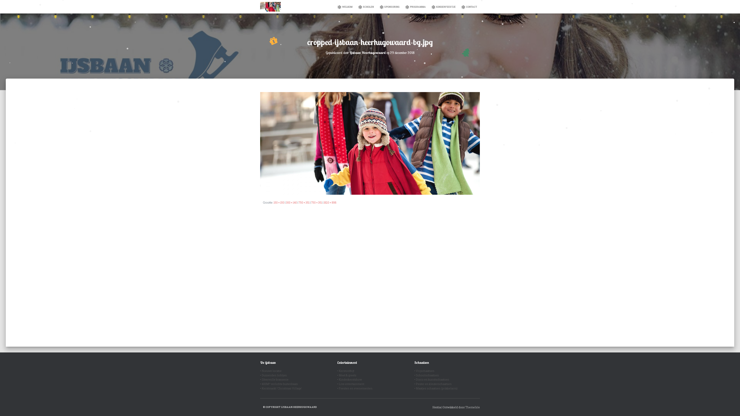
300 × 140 (291, 202)
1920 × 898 (330, 202)
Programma (418, 6)
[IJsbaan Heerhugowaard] (270, 7)
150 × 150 (279, 202)
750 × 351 (304, 202)
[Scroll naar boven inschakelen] (732, 408)
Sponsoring (391, 6)
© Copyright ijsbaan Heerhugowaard (290, 406)
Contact (471, 6)
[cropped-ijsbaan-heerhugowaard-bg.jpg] (370, 143)
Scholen (368, 6)
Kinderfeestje (446, 6)
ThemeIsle (472, 407)
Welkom (347, 6)
